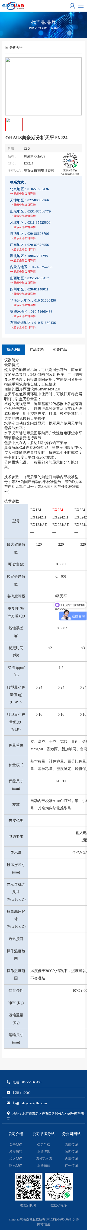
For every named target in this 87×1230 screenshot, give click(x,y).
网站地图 (43, 1224)
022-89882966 (29, 202)
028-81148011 (29, 291)
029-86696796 (29, 236)
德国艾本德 (43, 1158)
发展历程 (15, 1151)
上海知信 (43, 1165)
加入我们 (15, 1158)
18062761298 (29, 258)
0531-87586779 (30, 213)
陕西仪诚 (71, 1151)
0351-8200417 (29, 280)
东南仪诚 (71, 1144)
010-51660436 (29, 191)
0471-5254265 (31, 269)
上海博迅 (43, 1151)
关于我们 (15, 1144)
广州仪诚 (71, 1165)
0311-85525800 (30, 225)
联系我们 (15, 1165)
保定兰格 (43, 1144)
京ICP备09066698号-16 (62, 1219)
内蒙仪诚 (71, 1158)
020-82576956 (29, 247)
